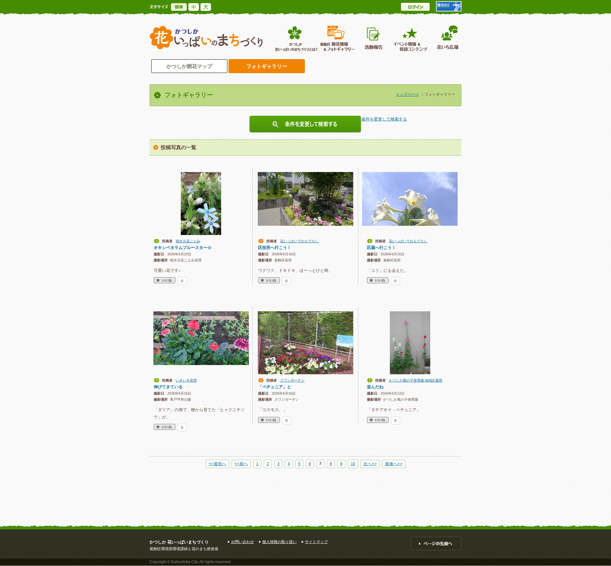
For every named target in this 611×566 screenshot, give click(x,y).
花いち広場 (445, 38)
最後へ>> (394, 463)
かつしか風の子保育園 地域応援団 (415, 380)
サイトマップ (316, 542)
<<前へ (241, 463)
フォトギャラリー (266, 66)
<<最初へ (217, 463)
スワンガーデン (292, 380)
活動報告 (374, 38)
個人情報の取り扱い (279, 542)
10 (353, 463)
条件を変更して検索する (305, 124)
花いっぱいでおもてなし (299, 241)
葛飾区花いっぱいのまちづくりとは (295, 38)
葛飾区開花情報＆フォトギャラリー (337, 38)
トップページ (407, 94)
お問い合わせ (242, 542)
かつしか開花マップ (189, 66)
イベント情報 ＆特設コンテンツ (411, 38)
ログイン (415, 7)
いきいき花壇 (186, 380)
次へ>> (370, 463)
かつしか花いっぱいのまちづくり (206, 37)
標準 (179, 7)
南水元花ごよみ (188, 241)
